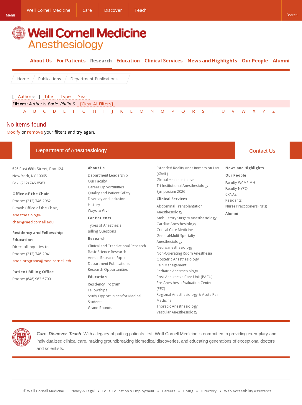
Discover (113, 10)
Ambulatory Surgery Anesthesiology (186, 217)
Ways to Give (98, 210)
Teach (140, 10)
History (94, 204)
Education (128, 60)
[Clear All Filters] (96, 104)
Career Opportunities (106, 187)
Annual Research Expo (106, 257)
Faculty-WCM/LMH (240, 182)
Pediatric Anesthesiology (177, 270)
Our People (255, 60)
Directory (208, 391)
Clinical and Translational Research (117, 245)
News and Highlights (212, 60)
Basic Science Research (107, 251)
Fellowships (97, 290)
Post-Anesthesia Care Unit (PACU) (184, 276)
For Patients (71, 60)
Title (48, 96)
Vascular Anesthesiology (177, 312)
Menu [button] (10, 15)
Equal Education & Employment (128, 391)
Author (25, 96)
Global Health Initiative (175, 179)
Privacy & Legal (82, 391)
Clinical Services (164, 60)
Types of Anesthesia (105, 225)
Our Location (21, 150)
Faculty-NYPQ (236, 188)
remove (35, 132)
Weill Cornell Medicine (48, 10)
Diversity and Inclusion (106, 198)
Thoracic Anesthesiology (177, 306)
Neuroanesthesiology (175, 247)
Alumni (281, 60)
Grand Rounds (100, 307)
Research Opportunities (108, 269)
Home (18, 60)
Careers (168, 391)
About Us (41, 60)
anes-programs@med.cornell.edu (42, 260)
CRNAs (231, 194)
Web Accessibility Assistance (248, 391)
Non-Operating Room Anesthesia (184, 253)
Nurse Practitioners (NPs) (246, 206)
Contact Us (262, 151)
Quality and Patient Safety (109, 192)
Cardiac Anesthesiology (176, 223)
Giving (188, 391)
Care (87, 10)
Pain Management (171, 265)
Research (101, 60)
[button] (291, 10)
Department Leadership (108, 175)
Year (82, 96)
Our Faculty (97, 181)
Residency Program (104, 284)
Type (65, 96)
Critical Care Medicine (175, 229)
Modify (13, 132)
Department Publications (108, 263)
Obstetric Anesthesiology (178, 259)
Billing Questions (102, 231)
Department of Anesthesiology (71, 150)
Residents (233, 200)
